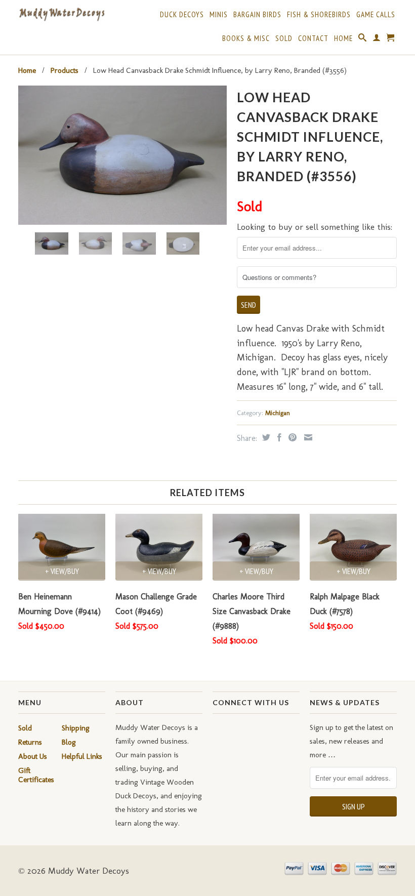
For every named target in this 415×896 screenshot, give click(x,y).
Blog (69, 742)
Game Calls (375, 14)
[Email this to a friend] (307, 437)
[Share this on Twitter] (265, 437)
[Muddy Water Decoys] (61, 15)
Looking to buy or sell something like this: (314, 227)
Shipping (76, 727)
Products (64, 70)
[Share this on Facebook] (278, 437)
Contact (313, 38)
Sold (284, 38)
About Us (32, 756)
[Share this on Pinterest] (291, 437)
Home (343, 38)
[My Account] (376, 39)
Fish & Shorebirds (319, 14)
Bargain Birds (257, 14)
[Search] (362, 39)
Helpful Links (82, 756)
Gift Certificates (36, 775)
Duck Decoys (182, 14)
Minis (219, 14)
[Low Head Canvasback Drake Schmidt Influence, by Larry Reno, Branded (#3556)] (122, 155)
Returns (30, 742)
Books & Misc (246, 38)
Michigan (277, 413)
